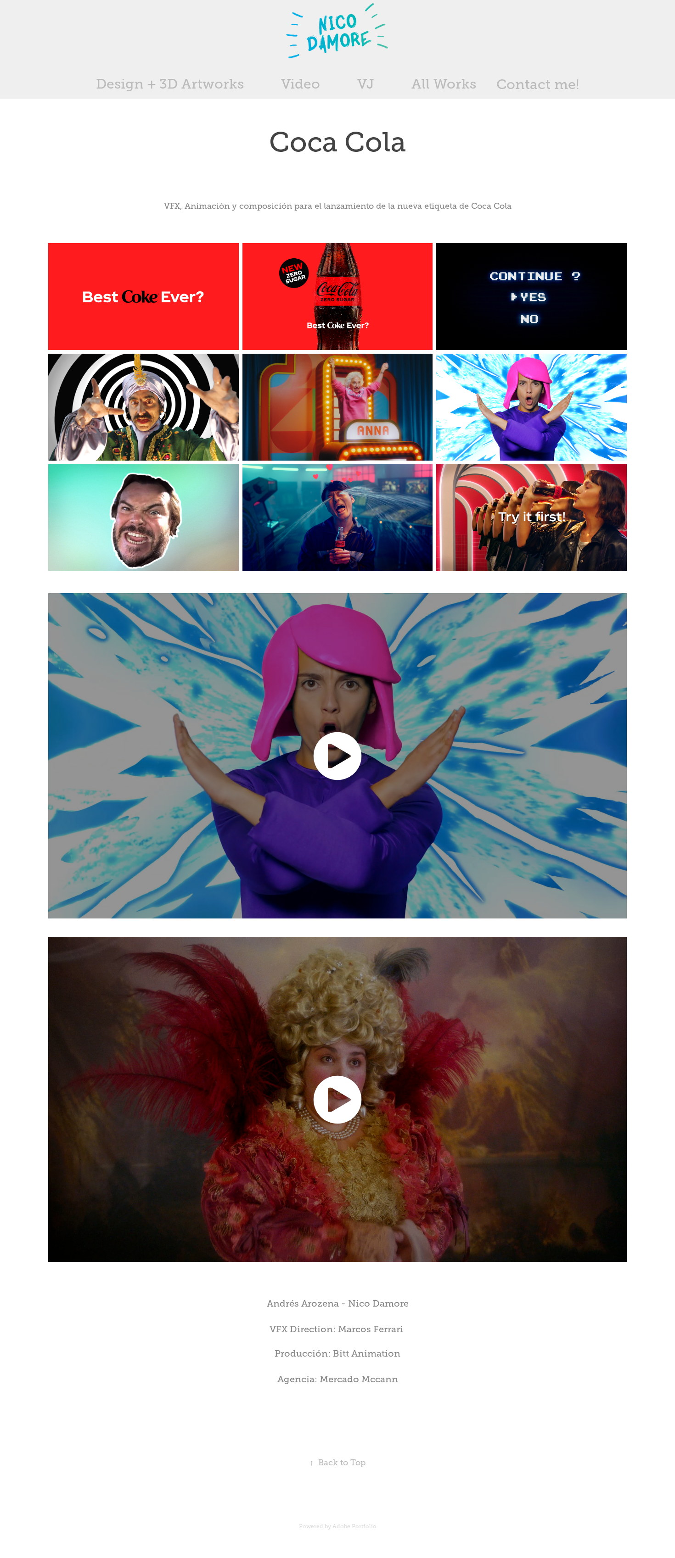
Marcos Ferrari (370, 1329)
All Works (443, 84)
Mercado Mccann (359, 1379)
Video (300, 84)
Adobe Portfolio (354, 1526)
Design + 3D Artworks (170, 84)
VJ (365, 84)
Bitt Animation (366, 1353)
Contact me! (537, 84)
